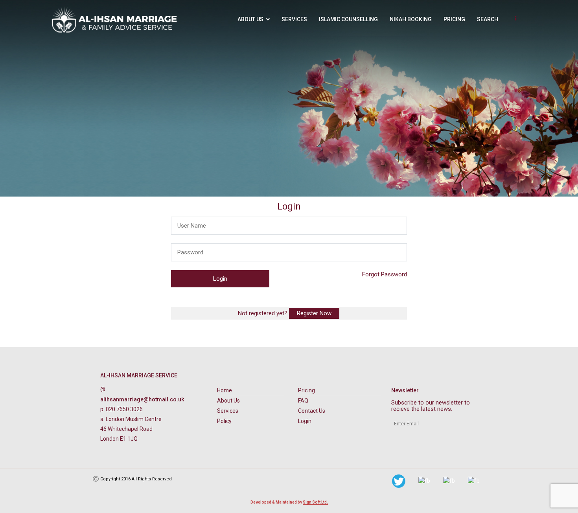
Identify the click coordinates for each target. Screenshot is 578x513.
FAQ (303, 400)
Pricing (454, 19)
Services (294, 19)
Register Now (314, 313)
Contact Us (311, 411)
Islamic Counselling (348, 19)
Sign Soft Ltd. (315, 502)
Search (487, 19)
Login (304, 421)
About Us (250, 19)
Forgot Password (384, 274)
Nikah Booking (411, 19)
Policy (224, 421)
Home (224, 390)
